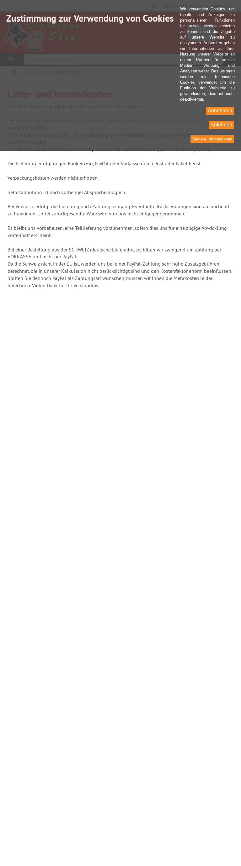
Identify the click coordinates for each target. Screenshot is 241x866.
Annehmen (220, 110)
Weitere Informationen (212, 139)
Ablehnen (221, 124)
